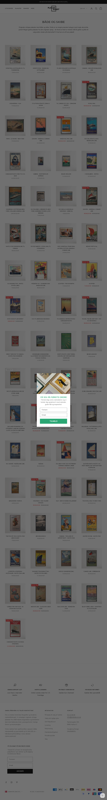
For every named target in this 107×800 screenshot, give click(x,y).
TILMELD (53, 421)
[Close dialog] (68, 375)
